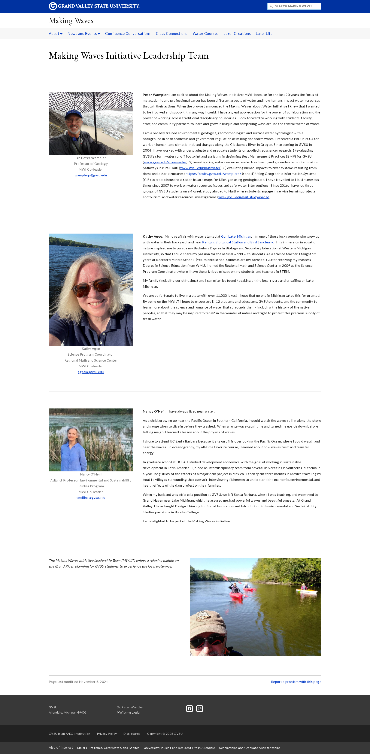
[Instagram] (199, 708)
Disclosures (132, 733)
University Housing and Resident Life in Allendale (179, 748)
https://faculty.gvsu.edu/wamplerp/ (213, 174)
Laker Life (264, 33)
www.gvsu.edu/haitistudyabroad (243, 197)
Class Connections (172, 33)
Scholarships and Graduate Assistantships (249, 748)
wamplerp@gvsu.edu (91, 175)
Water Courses (206, 33)
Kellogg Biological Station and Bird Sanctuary (237, 242)
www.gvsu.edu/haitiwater (200, 168)
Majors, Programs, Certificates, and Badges (108, 748)
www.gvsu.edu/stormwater (165, 162)
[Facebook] (190, 708)
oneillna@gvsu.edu (90, 497)
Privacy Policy (107, 733)
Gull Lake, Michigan (236, 236)
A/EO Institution (69, 733)
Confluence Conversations (128, 33)
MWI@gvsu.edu (128, 712)
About (54, 33)
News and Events (83, 33)
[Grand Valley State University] (94, 9)
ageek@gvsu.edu (91, 372)
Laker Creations (237, 33)
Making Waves (71, 20)
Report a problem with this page (296, 682)
